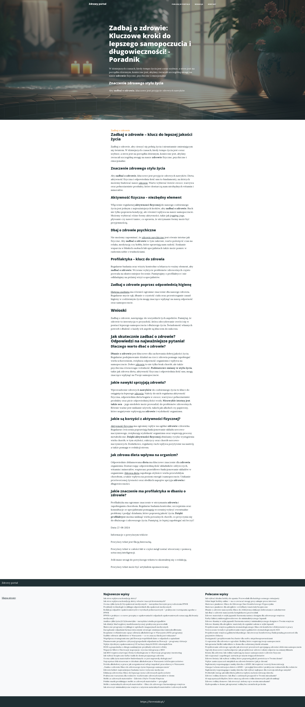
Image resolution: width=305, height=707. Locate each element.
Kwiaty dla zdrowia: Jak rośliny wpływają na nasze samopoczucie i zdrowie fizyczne (243, 653)
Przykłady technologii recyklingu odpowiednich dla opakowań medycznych (137, 607)
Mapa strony (9, 597)
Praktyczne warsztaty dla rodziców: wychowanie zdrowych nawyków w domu (138, 675)
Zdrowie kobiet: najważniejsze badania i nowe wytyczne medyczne (133, 670)
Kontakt (212, 4)
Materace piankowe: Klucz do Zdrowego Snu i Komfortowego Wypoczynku (239, 604)
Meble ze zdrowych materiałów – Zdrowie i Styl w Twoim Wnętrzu (133, 678)
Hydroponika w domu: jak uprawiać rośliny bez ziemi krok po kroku (235, 684)
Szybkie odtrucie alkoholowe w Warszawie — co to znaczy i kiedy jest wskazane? (139, 635)
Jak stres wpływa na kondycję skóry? (120, 598)
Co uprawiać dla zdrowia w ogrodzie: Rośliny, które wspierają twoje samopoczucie (242, 641)
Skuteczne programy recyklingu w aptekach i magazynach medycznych (135, 627)
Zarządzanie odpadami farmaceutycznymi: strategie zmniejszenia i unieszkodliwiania (142, 630)
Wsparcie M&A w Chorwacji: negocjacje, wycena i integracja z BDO (134, 650)
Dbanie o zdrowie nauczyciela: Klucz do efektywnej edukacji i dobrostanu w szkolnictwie (245, 610)
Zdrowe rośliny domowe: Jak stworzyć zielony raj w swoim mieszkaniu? (237, 681)
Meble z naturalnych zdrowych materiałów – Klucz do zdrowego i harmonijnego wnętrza (144, 684)
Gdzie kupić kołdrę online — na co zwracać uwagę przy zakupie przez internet (240, 601)
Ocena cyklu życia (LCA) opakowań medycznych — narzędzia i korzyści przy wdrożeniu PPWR (145, 604)
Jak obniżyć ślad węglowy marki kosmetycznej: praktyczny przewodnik (135, 624)
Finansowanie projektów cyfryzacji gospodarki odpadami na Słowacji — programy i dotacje (145, 641)
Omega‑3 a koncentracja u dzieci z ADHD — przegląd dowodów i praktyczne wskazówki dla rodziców (251, 667)
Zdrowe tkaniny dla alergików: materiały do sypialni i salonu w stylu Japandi (239, 624)
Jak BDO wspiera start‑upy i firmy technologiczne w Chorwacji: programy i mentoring (142, 653)
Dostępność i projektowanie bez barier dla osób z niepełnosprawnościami (239, 638)
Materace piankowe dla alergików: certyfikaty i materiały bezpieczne (236, 607)
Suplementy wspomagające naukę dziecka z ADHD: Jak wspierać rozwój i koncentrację (244, 664)
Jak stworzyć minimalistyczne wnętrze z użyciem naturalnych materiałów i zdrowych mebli (145, 687)
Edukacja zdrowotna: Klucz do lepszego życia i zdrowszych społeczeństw (137, 673)
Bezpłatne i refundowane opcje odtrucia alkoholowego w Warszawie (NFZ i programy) (142, 632)
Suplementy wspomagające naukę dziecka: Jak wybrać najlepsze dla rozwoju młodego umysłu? (248, 670)
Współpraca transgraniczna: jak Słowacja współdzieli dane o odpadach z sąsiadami (141, 638)
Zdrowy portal (97, 3)
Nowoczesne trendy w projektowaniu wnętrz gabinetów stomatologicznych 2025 (242, 630)
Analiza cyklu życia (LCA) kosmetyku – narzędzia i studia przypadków (134, 621)
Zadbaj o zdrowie (120, 130)
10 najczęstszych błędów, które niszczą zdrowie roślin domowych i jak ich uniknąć (242, 678)
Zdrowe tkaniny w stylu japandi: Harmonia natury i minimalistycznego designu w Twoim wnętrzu (249, 621)
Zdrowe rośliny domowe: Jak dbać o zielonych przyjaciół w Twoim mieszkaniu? (241, 675)
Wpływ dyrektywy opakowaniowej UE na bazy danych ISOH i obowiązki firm (137, 644)
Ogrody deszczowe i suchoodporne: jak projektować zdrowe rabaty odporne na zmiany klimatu (249, 650)
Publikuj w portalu (181, 4)
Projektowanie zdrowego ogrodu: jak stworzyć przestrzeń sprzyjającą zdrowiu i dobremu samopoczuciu (253, 647)
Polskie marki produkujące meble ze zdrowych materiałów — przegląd (135, 681)
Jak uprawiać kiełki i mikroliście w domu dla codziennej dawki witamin (236, 644)
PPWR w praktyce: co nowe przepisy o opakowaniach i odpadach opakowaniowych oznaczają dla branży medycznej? (150, 617)
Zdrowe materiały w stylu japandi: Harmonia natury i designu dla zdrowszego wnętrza (244, 615)
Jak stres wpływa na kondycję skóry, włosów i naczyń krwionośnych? (134, 601)
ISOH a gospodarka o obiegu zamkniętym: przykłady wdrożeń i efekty (135, 647)
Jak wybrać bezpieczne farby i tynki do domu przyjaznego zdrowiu (133, 655)
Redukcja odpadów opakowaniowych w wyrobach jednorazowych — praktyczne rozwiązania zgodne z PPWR (149, 611)
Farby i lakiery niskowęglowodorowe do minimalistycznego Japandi (235, 618)
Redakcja (199, 4)
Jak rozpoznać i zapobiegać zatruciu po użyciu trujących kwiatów (234, 655)
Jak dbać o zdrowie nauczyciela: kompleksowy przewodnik (231, 612)
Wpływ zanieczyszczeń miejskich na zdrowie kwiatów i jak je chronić (236, 661)
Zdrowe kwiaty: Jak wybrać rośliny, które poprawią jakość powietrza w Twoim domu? (243, 658)
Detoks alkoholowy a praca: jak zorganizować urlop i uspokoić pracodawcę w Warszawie (143, 664)
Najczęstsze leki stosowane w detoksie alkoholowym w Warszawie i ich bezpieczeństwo (143, 661)
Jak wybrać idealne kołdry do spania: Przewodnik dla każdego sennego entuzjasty (242, 598)
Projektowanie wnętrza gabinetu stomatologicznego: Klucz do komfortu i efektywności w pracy (249, 627)
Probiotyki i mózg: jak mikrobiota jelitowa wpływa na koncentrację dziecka (239, 673)
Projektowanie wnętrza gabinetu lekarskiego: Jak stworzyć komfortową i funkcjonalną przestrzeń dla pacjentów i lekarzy (251, 634)
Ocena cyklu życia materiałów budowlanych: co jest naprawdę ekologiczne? (137, 658)
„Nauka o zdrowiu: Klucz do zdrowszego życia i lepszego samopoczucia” (136, 667)
